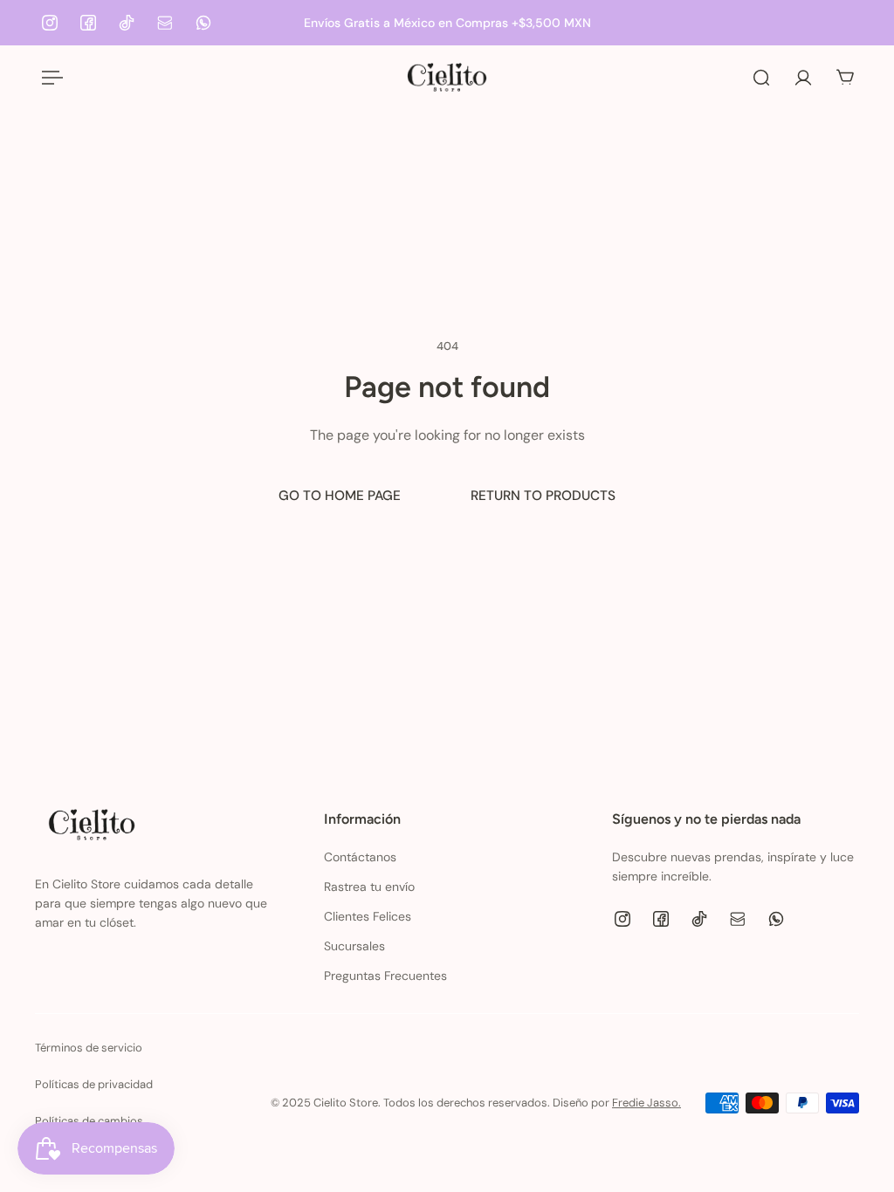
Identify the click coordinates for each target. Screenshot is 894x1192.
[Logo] (447, 77)
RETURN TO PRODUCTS (543, 495)
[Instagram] (50, 22)
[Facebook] (88, 22)
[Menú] (48, 77)
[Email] (165, 22)
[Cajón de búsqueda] (761, 77)
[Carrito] (845, 77)
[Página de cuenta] (803, 77)
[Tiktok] (126, 22)
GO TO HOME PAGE (340, 495)
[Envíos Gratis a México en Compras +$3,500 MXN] (447, 22)
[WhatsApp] (203, 22)
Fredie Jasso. (646, 1102)
